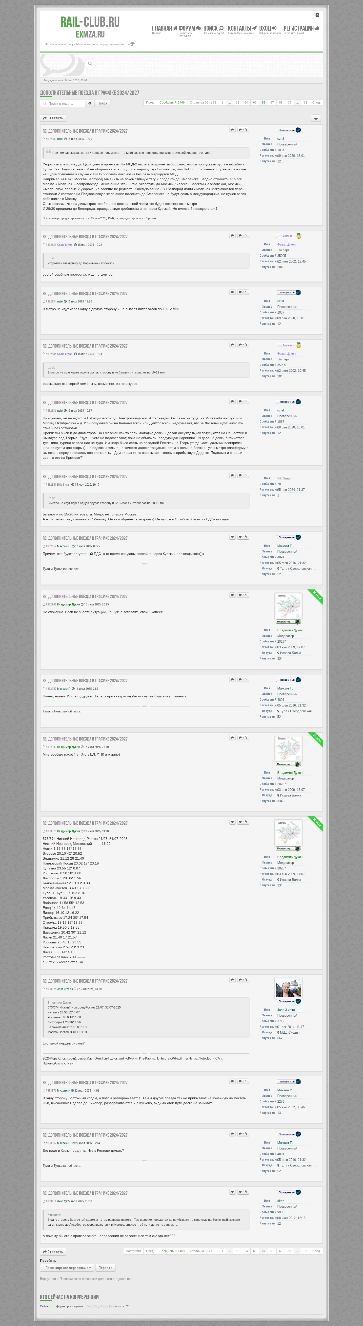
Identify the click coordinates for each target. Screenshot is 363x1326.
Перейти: (48, 1260)
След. (316, 102)
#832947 (50, 688)
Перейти (105, 1268)
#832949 (50, 747)
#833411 (50, 1201)
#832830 (50, 139)
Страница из (203, 102)
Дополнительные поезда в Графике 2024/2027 (89, 92)
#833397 (50, 1143)
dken (60, 1201)
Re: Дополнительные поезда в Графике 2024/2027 (85, 131)
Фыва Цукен (65, 245)
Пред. (150, 102)
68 (280, 102)
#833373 (50, 831)
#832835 (50, 354)
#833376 (50, 1090)
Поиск (102, 103)
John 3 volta (65, 989)
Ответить (55, 118)
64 (246, 102)
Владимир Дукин (68, 604)
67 (272, 102)
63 (237, 102)
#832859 (50, 546)
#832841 (50, 484)
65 (255, 102)
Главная (162, 28)
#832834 (50, 301)
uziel (60, 139)
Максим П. (64, 546)
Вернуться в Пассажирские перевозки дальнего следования (85, 1279)
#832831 (50, 245)
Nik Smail (64, 484)
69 (289, 102)
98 (305, 102)
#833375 (50, 989)
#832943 (50, 604)
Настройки (133, 1251)
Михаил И (63, 1090)
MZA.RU (90, 34)
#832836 (50, 410)
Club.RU (90, 22)
